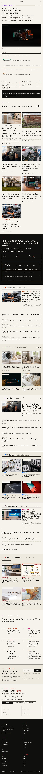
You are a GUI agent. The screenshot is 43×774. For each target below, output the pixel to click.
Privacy (24, 771)
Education (3, 747)
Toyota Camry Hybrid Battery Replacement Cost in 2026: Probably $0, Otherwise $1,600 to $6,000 (31, 297)
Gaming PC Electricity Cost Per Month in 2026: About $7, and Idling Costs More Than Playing (21, 427)
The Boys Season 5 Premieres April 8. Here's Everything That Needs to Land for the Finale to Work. (21, 533)
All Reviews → (38, 347)
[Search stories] (41, 1)
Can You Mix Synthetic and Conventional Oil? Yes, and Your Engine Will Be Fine (21, 326)
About (11, 771)
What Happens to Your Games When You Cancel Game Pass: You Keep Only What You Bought (20, 439)
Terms (28, 771)
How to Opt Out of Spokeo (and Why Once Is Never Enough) (10, 474)
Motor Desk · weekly (37, 673)
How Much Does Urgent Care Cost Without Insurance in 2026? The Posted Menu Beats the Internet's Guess (22, 65)
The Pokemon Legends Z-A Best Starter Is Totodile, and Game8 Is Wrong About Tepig (21, 446)
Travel (3, 746)
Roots (24, 765)
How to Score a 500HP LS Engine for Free (13, 643)
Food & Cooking (5, 742)
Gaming (24, 733)
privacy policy (25, 679)
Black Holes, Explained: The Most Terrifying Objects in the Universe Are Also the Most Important (34, 655)
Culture (3, 740)
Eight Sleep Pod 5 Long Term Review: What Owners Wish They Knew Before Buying (31, 389)
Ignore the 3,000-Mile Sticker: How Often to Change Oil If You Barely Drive (20, 320)
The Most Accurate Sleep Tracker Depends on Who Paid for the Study (10, 388)
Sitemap (40, 771)
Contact (14, 771)
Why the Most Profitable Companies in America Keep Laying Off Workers (13, 655)
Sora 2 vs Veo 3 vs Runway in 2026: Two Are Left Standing (12, 10)
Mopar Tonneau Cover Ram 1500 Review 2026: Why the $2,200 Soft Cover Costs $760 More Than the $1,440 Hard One (21, 338)
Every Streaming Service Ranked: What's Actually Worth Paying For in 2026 (20, 539)
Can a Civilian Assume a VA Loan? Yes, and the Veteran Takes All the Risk (10, 196)
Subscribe (38, 670)
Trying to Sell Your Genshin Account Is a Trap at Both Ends (16, 433)
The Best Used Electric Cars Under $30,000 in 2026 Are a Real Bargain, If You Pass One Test (21, 331)
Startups (3, 766)
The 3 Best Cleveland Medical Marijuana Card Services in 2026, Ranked (30, 580)
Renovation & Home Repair (27, 742)
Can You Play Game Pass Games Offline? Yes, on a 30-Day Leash (11, 166)
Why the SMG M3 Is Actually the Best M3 (13, 631)
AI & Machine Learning (27, 726)
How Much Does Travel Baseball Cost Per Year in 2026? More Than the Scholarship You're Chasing (20, 69)
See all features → (5, 624)
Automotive (25, 761)
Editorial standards (18, 702)
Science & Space (26, 730)
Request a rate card (7, 702)
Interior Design (25, 747)
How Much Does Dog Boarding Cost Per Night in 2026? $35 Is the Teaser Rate (16, 74)
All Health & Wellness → (6, 559)
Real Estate (25, 740)
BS (9, 733)
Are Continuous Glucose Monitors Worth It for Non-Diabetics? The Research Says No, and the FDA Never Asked (31, 603)
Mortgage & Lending (5, 761)
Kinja (21, 1)
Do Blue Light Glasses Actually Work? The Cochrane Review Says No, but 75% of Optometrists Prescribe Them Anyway (11, 603)
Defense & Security (26, 760)
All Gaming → (39, 398)
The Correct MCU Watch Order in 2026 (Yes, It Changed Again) (17, 544)
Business (3, 763)
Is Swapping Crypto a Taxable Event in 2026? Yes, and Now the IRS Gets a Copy (17, 55)
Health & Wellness (5, 744)
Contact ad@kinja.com (30, 702)
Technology (25, 725)
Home (24, 739)
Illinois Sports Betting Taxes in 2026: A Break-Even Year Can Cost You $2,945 (16, 60)
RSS (11, 733)
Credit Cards (4, 758)
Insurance (3, 760)
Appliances (25, 746)
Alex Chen (5, 48)
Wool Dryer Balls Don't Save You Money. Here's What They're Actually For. (10, 368)
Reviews (24, 763)
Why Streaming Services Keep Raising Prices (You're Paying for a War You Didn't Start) (31, 515)
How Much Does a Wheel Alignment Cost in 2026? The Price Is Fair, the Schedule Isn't (21, 314)
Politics (24, 756)
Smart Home (25, 744)
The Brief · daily (27, 673)
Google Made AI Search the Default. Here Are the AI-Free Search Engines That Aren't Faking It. (11, 497)
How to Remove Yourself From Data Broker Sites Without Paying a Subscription (31, 475)
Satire (24, 766)
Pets (2, 749)
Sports (24, 758)
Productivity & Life (5, 751)
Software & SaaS (26, 728)
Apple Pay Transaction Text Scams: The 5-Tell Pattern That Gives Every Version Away (31, 497)
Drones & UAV (25, 732)
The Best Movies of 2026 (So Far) (9, 549)
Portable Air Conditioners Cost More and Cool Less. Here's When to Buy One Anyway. (31, 368)
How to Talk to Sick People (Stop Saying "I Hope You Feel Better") (34, 632)
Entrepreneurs (4, 765)
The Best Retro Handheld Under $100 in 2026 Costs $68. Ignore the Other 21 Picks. (31, 196)
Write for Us (19, 771)
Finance (3, 756)
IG (4, 733)
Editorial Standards (34, 771)
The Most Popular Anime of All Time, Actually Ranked (33, 643)
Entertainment (4, 739)
